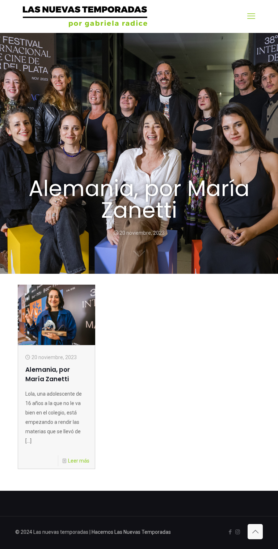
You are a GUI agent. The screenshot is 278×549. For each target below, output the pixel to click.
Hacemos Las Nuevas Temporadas (131, 532)
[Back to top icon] (255, 531)
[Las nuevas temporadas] (85, 16)
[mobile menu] (251, 16)
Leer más (78, 461)
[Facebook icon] (230, 532)
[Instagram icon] (237, 532)
